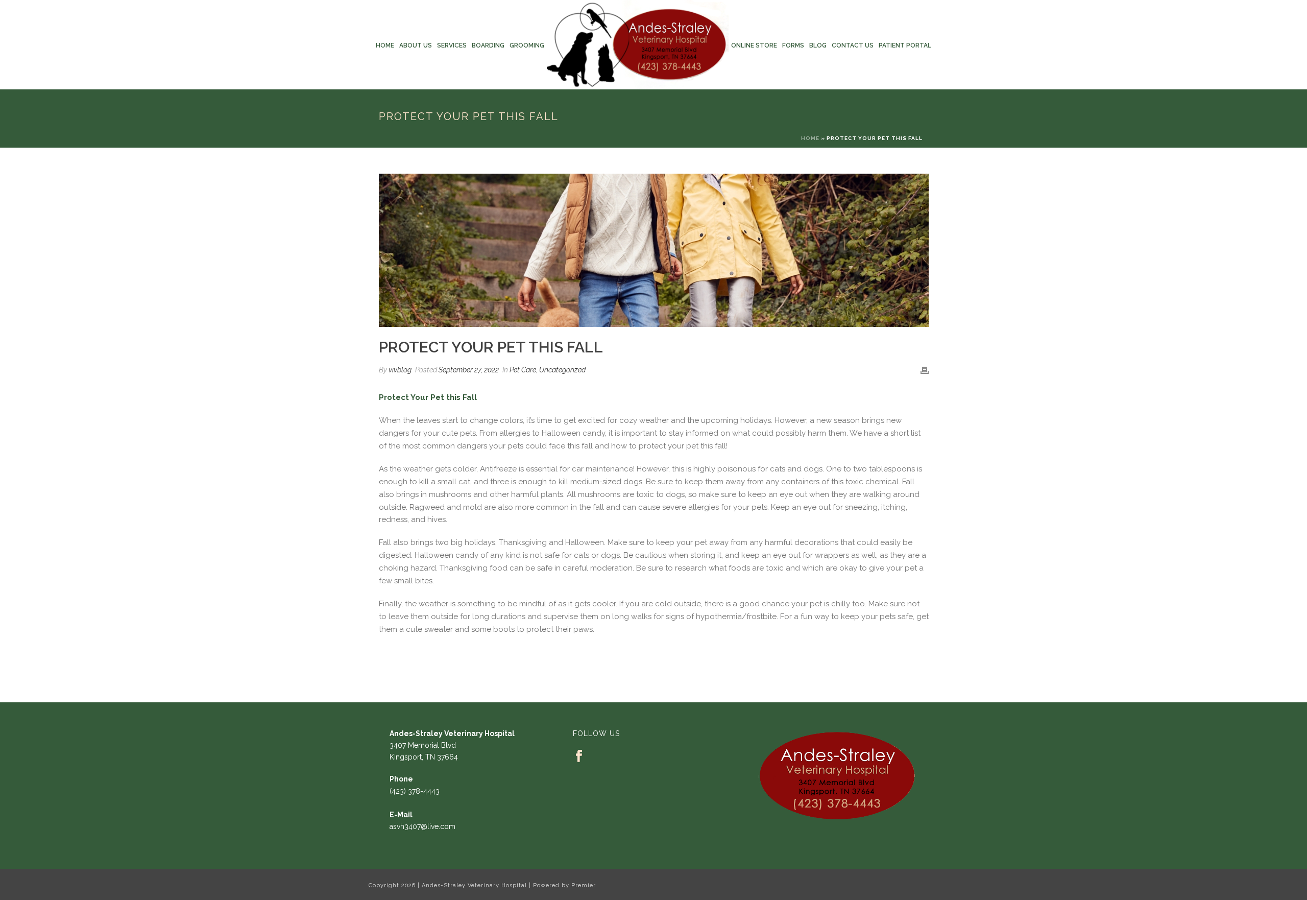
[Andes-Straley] (638, 44)
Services (452, 45)
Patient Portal (905, 45)
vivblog (400, 370)
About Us (415, 45)
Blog (818, 45)
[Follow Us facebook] (579, 756)
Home (385, 45)
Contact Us (853, 45)
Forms (793, 45)
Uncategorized (562, 370)
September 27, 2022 (469, 370)
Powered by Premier (564, 885)
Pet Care (523, 370)
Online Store (754, 45)
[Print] (925, 370)
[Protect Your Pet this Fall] (654, 250)
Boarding (488, 45)
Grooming (527, 45)
